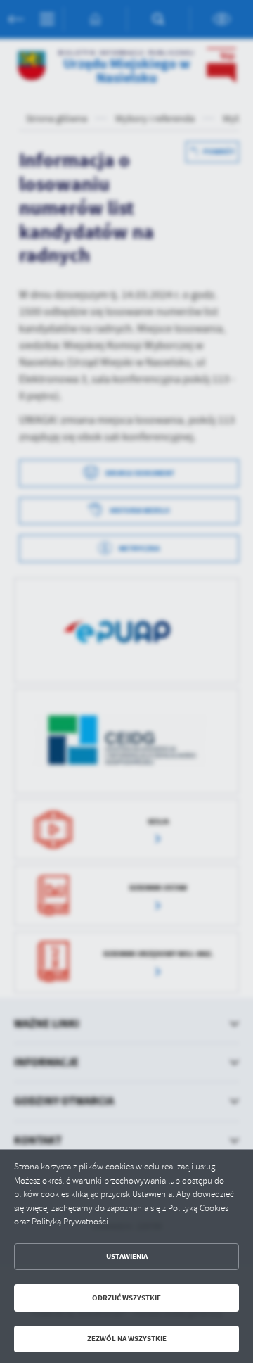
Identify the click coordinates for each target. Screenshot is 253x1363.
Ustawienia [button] (127, 1256)
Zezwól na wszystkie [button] (127, 1338)
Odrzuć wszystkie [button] (126, 1298)
